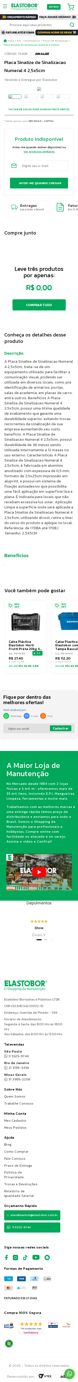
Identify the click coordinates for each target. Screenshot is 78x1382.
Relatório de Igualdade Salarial (19, 1193)
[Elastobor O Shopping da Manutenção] (25, 7)
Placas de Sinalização (55, 40)
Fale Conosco (15, 1158)
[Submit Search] (72, 25)
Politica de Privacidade (14, 1174)
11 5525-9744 (16, 1054)
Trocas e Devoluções (20, 1184)
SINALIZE (42, 54)
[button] (25, 636)
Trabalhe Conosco (18, 1103)
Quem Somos (14, 1096)
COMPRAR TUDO (39, 304)
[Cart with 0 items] (70, 7)
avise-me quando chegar (40, 183)
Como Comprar (16, 1151)
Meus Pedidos (15, 1127)
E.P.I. (19, 40)
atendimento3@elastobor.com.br (34, 1215)
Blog (8, 1144)
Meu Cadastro (15, 1120)
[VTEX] (44, 1377)
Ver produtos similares (39, 151)
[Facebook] (6, 1259)
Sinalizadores (32, 40)
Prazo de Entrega (18, 1165)
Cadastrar (61, 728)
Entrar (54, 7)
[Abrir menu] (6, 7)
